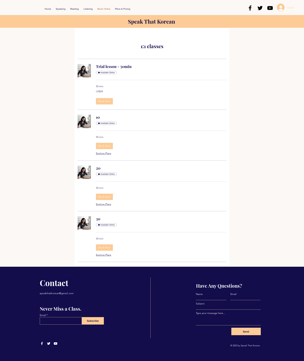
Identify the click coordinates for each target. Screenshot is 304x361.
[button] (104, 101)
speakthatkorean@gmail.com (57, 293)
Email (43, 315)
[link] (161, 66)
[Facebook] (250, 8)
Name (199, 294)
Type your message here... (210, 313)
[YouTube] (270, 8)
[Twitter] (260, 8)
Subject (200, 303)
